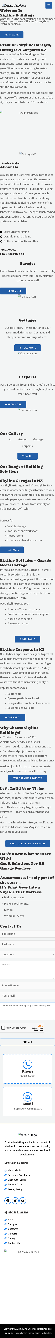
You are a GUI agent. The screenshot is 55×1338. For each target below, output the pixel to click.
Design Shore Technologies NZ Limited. (33, 1333)
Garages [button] (23, 439)
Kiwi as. (8, 909)
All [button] (10, 439)
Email (27, 1104)
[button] (27, 898)
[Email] (27, 1097)
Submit (27, 1042)
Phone (27, 1071)
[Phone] (27, 1064)
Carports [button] (27, 446)
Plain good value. (14, 897)
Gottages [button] (39, 439)
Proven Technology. (16, 903)
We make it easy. (14, 916)
